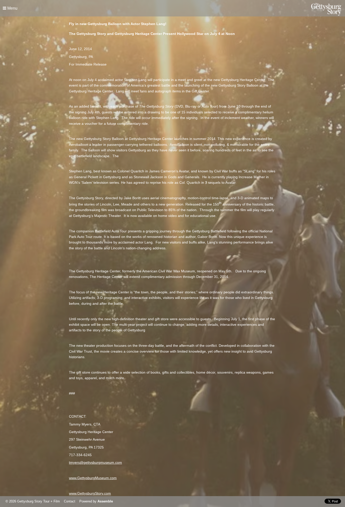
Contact (69, 501)
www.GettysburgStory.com (90, 493)
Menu (11, 8)
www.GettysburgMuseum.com (93, 478)
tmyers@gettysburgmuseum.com (95, 462)
